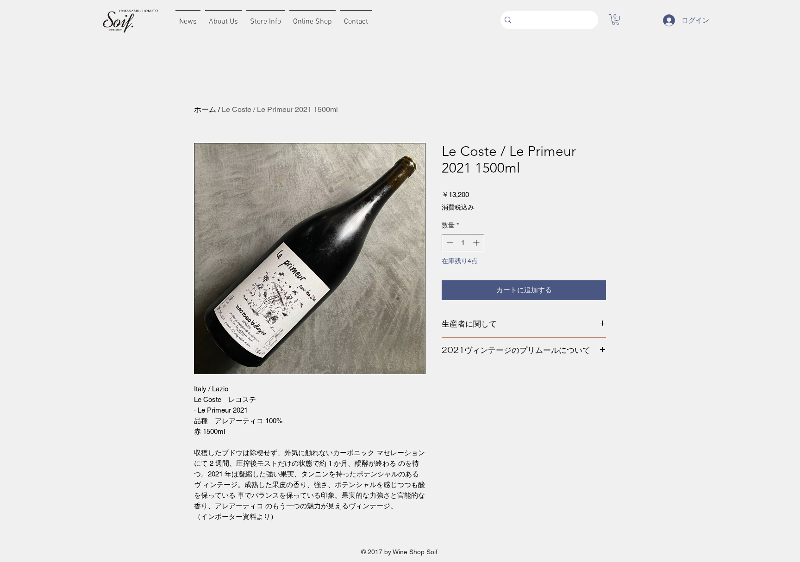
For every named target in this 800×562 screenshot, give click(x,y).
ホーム (205, 109)
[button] (615, 19)
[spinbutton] (463, 243)
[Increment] (477, 243)
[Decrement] (449, 243)
